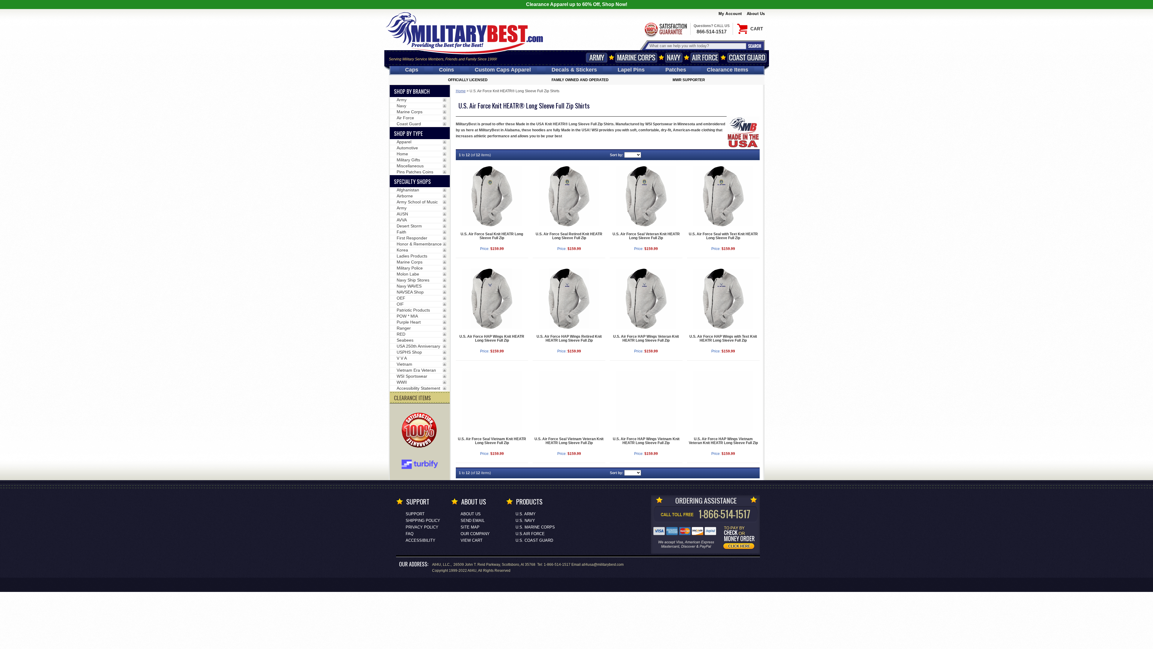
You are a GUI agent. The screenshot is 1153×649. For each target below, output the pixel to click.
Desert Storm (409, 226)
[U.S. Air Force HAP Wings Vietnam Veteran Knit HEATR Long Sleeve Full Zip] (723, 401)
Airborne (405, 195)
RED (401, 334)
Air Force (704, 57)
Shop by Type (408, 133)
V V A (402, 358)
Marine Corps (636, 57)
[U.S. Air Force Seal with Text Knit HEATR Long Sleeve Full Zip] (723, 196)
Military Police (410, 268)
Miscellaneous (410, 165)
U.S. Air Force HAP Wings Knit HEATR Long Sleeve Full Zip (491, 338)
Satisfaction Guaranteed (665, 29)
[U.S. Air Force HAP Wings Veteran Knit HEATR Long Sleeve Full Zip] (646, 299)
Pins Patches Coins (415, 171)
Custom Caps (503, 70)
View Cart (472, 540)
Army (596, 57)
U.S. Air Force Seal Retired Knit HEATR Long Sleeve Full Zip (569, 236)
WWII (402, 382)
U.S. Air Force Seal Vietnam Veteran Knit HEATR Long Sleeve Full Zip (569, 441)
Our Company (475, 534)
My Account (730, 13)
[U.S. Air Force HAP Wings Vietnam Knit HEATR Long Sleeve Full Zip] (646, 401)
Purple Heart (409, 322)
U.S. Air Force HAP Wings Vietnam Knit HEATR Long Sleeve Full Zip (646, 441)
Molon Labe (408, 274)
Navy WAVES (409, 286)
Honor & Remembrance (419, 244)
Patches (675, 70)
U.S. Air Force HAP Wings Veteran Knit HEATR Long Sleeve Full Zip (646, 338)
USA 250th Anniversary (418, 346)
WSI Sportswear (412, 376)
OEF (401, 298)
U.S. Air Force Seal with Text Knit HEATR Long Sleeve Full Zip (723, 236)
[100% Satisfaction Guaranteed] (421, 431)
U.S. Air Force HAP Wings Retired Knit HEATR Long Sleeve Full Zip (569, 338)
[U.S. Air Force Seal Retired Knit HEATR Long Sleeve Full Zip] (569, 196)
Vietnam (404, 364)
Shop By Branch (412, 91)
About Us (756, 13)
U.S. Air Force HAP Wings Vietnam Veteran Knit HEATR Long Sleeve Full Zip (723, 441)
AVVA (402, 220)
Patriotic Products (413, 310)
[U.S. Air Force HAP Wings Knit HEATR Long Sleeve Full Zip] (492, 299)
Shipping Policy (423, 520)
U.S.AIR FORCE (530, 534)
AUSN (402, 214)
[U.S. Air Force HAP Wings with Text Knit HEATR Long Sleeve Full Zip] (723, 299)
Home (461, 91)
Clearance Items (727, 70)
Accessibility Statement (418, 388)
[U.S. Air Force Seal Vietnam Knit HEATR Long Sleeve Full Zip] (492, 401)
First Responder (412, 238)
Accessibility (420, 540)
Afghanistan (408, 189)
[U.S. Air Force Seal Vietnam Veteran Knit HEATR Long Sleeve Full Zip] (569, 401)
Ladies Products (412, 256)
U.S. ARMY (526, 514)
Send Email (473, 520)
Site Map (470, 527)
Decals (574, 70)
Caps (411, 70)
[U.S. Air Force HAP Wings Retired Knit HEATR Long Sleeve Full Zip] (569, 299)
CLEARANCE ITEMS (412, 398)
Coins (446, 70)
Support (415, 514)
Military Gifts (408, 159)
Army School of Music (417, 202)
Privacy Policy (422, 527)
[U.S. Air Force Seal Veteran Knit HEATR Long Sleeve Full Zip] (646, 196)
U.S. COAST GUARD (534, 540)
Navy (673, 57)
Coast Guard (747, 57)
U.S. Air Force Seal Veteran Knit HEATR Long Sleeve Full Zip (646, 236)
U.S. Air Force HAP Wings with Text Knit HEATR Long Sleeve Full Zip (723, 338)
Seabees (405, 340)
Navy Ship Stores (413, 280)
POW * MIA (407, 316)
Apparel (404, 141)
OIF (400, 304)
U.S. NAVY (525, 520)
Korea (402, 250)
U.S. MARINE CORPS (535, 527)
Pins (631, 70)
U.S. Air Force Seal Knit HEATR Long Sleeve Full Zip (492, 236)
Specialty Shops (412, 181)
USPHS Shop (409, 352)
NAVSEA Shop (410, 292)
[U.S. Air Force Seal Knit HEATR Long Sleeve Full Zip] (492, 196)
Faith (401, 232)
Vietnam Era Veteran (416, 370)
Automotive (407, 147)
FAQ (409, 534)
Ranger (404, 328)
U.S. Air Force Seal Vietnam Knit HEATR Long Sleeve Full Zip (492, 441)
